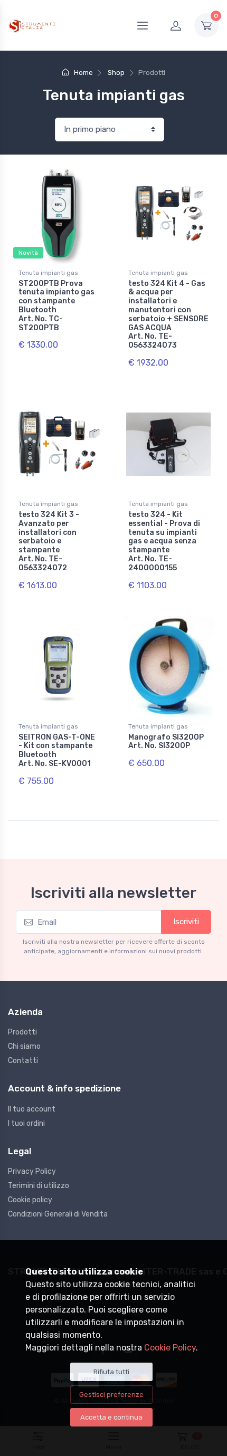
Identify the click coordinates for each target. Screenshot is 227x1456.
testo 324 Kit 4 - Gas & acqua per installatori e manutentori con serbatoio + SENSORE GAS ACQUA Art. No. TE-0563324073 (168, 314)
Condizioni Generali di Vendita (58, 1214)
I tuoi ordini (26, 1123)
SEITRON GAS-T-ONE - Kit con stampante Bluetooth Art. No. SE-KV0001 (56, 750)
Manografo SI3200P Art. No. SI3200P (166, 742)
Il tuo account (31, 1109)
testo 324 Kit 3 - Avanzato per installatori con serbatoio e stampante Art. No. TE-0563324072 (48, 541)
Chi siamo (24, 1046)
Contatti (23, 1060)
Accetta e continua (111, 1417)
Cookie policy (30, 1199)
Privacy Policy (32, 1171)
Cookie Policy (170, 1348)
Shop (116, 72)
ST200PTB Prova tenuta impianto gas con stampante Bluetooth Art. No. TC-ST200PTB (56, 305)
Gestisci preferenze (111, 1394)
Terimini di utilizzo (38, 1185)
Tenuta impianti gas (48, 272)
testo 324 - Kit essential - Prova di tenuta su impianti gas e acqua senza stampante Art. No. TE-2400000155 (164, 541)
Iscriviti (186, 921)
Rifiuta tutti (111, 1372)
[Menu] (143, 25)
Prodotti (22, 1032)
